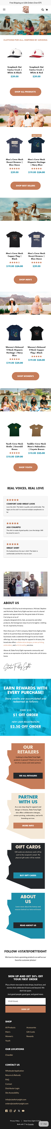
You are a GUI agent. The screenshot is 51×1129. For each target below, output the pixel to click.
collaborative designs (24, 642)
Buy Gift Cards (28, 875)
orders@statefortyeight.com (16, 1103)
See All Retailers (28, 775)
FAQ (7, 1079)
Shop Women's (25, 376)
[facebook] (6, 1111)
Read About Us (28, 925)
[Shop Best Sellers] (25, 115)
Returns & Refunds (13, 1075)
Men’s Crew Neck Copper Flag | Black (14, 256)
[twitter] (19, 1111)
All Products (10, 1027)
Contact (8, 1084)
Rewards (30, 1036)
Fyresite (31, 1124)
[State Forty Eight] (25, 9)
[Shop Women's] (25, 303)
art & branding (21, 645)
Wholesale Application (14, 1071)
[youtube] (23, 1111)
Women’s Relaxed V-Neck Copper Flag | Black (36, 350)
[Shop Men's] (25, 209)
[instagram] (10, 1111)
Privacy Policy (15, 1121)
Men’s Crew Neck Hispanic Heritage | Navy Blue (36, 162)
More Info (28, 825)
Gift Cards (30, 1032)
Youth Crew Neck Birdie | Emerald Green (14, 446)
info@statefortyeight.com (15, 1099)
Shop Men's (25, 279)
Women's (9, 1036)
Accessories (31, 1027)
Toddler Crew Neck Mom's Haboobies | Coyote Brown (36, 446)
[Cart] (47, 9)
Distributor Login (12, 1088)
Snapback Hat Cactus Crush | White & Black (14, 70)
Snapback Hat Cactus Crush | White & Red (36, 70)
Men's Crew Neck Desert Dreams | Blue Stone (14, 162)
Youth (7, 1040)
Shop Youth (25, 467)
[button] (14, 169)
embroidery (8, 645)
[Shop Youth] (25, 399)
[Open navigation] (5, 9)
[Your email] (25, 1001)
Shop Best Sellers (25, 185)
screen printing (38, 642)
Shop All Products (25, 91)
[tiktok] (15, 1111)
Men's (7, 1032)
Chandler (9, 1055)
